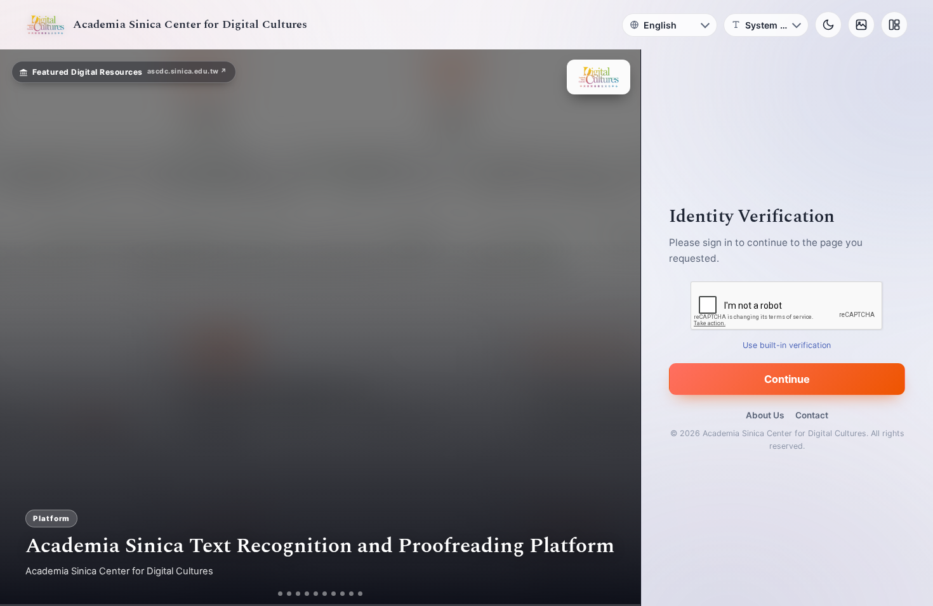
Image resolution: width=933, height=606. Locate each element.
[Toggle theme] (828, 24)
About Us (765, 415)
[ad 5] (321, 593)
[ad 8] (347, 593)
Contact (811, 415)
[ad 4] (312, 593)
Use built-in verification (787, 345)
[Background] (861, 24)
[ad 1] (276, 593)
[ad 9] (356, 593)
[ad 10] (365, 593)
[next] (618, 328)
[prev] (23, 328)
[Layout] (894, 24)
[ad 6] (330, 593)
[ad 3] (298, 593)
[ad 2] (284, 593)
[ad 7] (338, 593)
